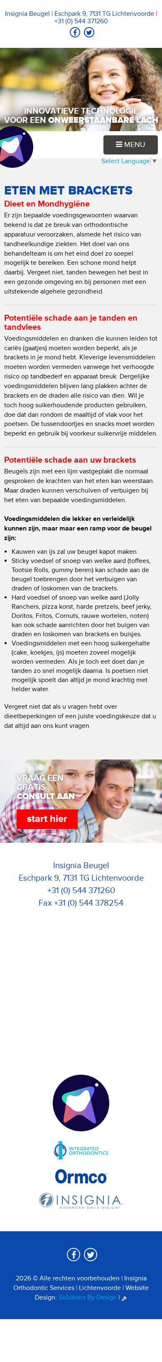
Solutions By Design (88, 1297)
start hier (47, 819)
